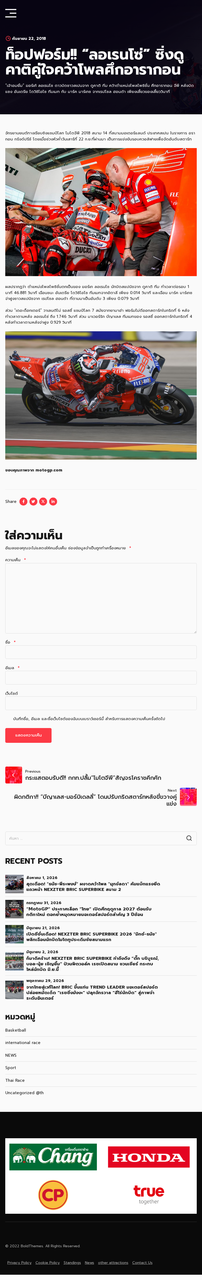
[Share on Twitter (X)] (43, 502)
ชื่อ (10, 642)
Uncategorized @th (24, 1093)
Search (189, 838)
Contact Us (142, 1262)
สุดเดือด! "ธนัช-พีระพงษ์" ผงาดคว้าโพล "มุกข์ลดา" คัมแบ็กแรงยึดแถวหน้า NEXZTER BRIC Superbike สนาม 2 (93, 887)
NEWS (11, 1055)
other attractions (113, 1262)
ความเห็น (15, 560)
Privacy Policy (19, 1262)
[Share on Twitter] (33, 502)
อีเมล (12, 668)
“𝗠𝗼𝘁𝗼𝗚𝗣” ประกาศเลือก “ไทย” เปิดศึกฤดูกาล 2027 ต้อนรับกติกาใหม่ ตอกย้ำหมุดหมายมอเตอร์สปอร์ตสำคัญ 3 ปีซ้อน (89, 912)
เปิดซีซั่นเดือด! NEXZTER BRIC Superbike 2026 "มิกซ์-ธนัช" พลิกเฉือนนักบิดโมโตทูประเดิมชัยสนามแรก (91, 937)
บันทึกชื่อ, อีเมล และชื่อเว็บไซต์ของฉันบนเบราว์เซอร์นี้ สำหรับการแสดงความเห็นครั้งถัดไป (89, 719)
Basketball (15, 1030)
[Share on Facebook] (23, 502)
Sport (10, 1068)
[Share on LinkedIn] (53, 502)
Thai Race (15, 1080)
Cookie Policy (48, 1262)
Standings (72, 1262)
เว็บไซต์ (11, 693)
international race (23, 1043)
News (89, 1262)
